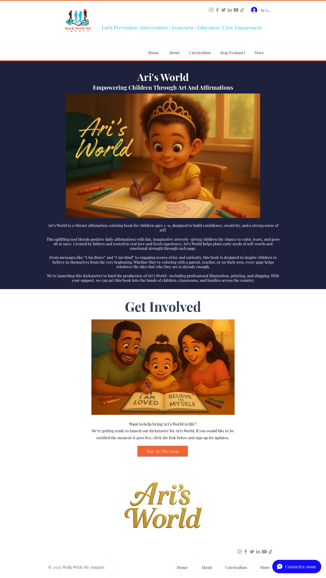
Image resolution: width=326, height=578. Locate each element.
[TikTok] (242, 10)
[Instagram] (211, 10)
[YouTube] (236, 10)
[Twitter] (223, 10)
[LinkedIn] (230, 10)
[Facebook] (217, 10)
